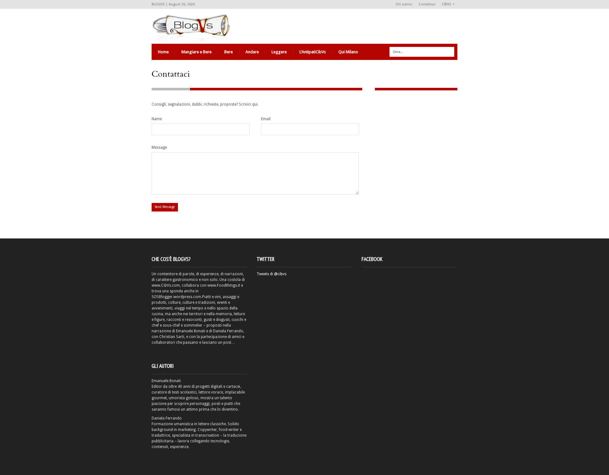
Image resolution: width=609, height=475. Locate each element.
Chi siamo (404, 4)
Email (266, 119)
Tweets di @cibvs (271, 274)
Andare (252, 51)
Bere (228, 51)
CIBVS (445, 4)
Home (163, 51)
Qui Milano (348, 51)
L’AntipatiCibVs (312, 51)
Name (157, 119)
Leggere (279, 51)
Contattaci (427, 4)
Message (159, 147)
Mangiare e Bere (196, 51)
